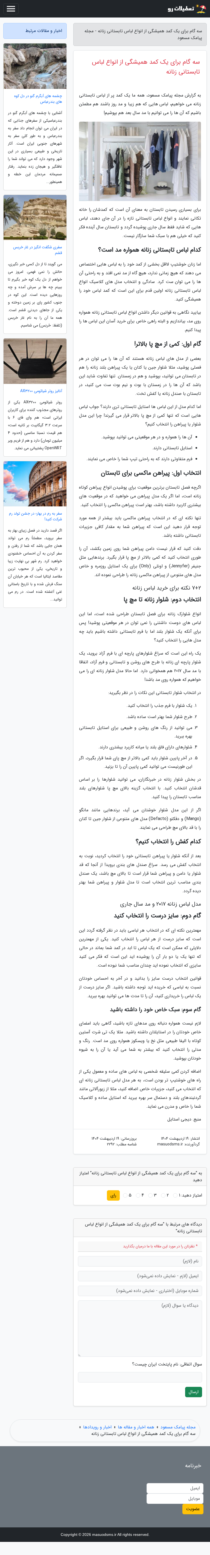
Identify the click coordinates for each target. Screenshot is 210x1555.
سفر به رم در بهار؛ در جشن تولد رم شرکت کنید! (35, 516)
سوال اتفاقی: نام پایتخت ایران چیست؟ (167, 1364)
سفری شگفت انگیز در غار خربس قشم (37, 250)
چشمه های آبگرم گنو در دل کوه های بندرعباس (38, 99)
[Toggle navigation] (11, 8)
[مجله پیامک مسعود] (186, 8)
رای (113, 1195)
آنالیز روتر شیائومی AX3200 (41, 391)
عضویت (193, 1509)
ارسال (194, 1391)
